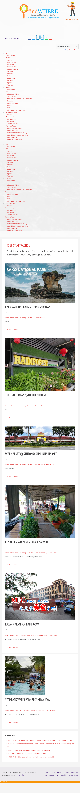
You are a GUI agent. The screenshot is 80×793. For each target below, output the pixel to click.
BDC (21, 710)
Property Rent (12, 69)
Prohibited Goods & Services (17, 135)
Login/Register (11, 112)
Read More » (13, 330)
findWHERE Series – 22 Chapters (19, 99)
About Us (9, 101)
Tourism (10, 85)
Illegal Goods (12, 137)
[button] (29, 37)
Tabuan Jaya (39, 465)
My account (11, 119)
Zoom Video (11, 96)
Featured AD (11, 62)
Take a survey (12, 124)
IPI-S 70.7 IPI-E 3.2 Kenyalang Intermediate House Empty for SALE (29, 757)
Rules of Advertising (14, 139)
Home (8, 58)
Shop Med (11, 78)
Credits (21, 775)
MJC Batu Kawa (33, 553)
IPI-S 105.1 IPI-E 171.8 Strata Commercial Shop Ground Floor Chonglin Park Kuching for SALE (39, 740)
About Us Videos (13, 94)
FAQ (8, 108)
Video (8, 92)
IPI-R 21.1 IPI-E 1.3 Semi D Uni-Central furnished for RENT (26, 753)
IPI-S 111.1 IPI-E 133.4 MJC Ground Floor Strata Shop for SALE (27, 750)
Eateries (10, 74)
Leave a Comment (11, 318)
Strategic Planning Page (16, 110)
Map (7, 53)
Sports (9, 83)
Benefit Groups (12, 103)
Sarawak (30, 318)
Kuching (23, 318)
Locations (10, 64)
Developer (11, 90)
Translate (72, 50)
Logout (9, 114)
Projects (9, 87)
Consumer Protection (15, 128)
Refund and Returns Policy (17, 133)
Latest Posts (11, 55)
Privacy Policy (12, 130)
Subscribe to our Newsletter (13, 38)
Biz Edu (10, 80)
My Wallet (11, 121)
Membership (11, 117)
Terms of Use (11, 126)
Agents (9, 60)
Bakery (9, 76)
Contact (10, 105)
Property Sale (12, 67)
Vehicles (10, 71)
